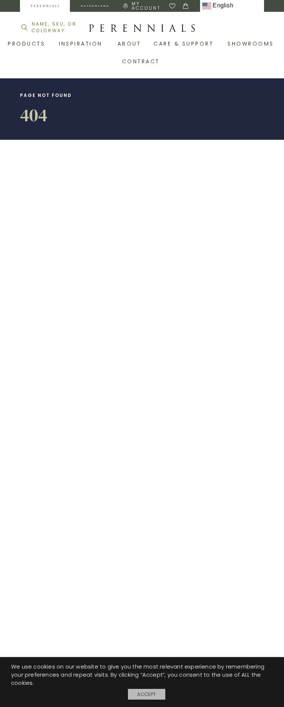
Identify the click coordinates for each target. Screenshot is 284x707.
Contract (142, 61)
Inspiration (82, 43)
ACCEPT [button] (146, 694)
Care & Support (184, 43)
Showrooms (251, 43)
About (130, 43)
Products (28, 43)
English (222, 5)
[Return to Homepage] (142, 28)
